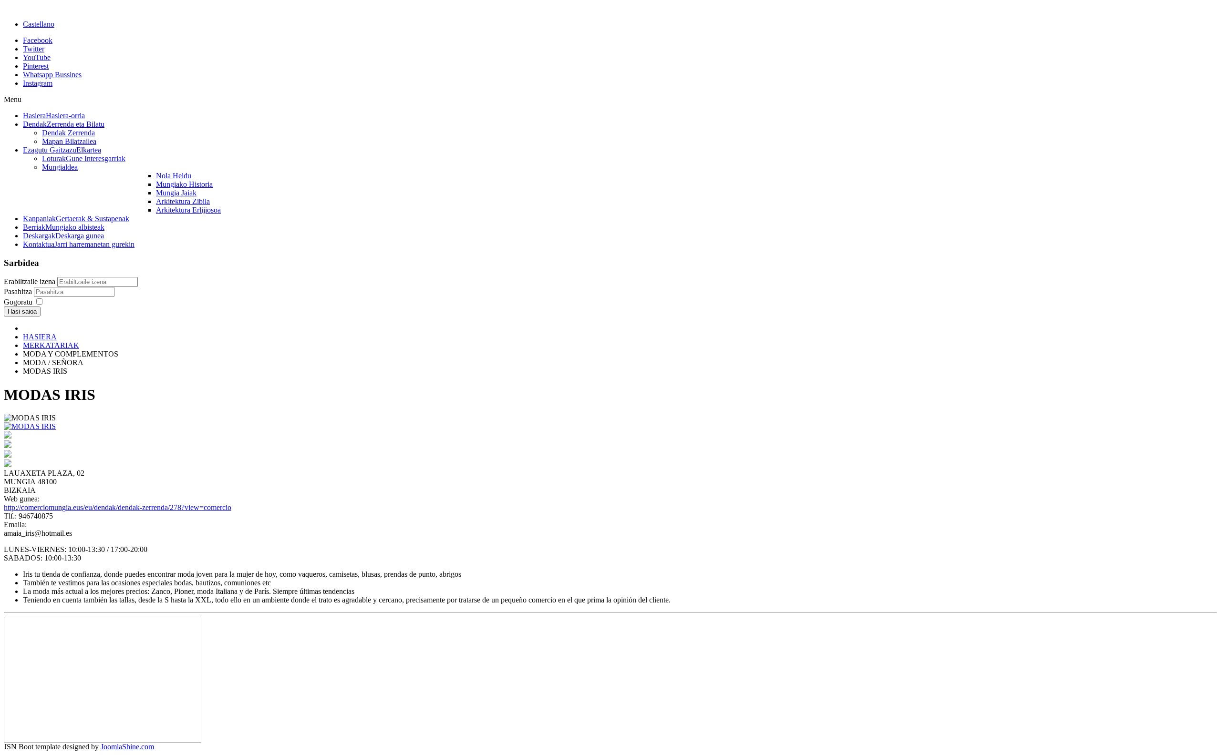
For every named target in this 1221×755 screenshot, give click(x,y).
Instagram (37, 83)
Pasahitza (19, 291)
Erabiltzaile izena (29, 281)
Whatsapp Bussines (52, 75)
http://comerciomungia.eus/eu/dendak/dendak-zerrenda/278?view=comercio (117, 507)
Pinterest (36, 66)
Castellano (38, 24)
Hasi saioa (22, 311)
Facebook (37, 40)
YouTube (37, 57)
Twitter (33, 49)
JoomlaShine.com (127, 747)
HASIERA (40, 337)
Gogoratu (18, 302)
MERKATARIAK (51, 345)
